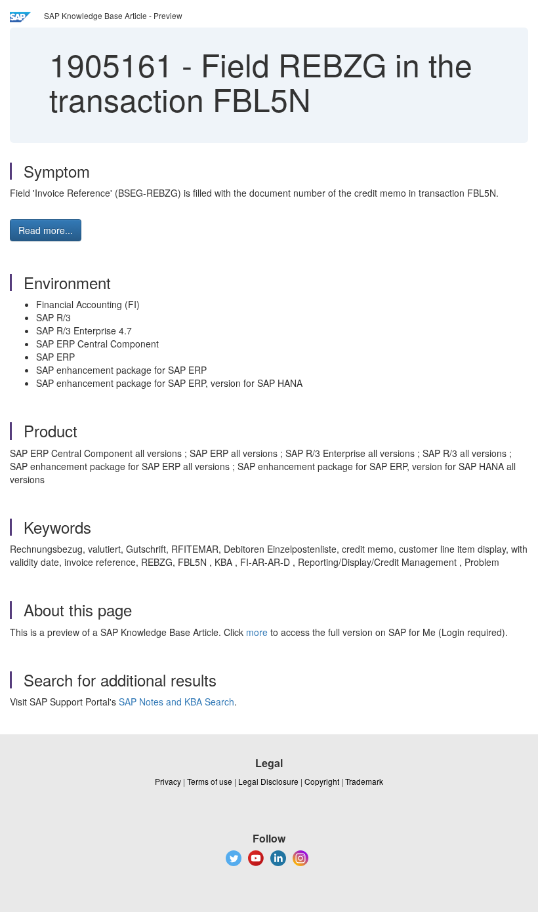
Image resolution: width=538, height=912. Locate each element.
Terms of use (209, 781)
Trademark (364, 781)
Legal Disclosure (268, 781)
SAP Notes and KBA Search (176, 701)
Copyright (321, 781)
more (257, 632)
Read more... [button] (45, 230)
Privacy (168, 781)
